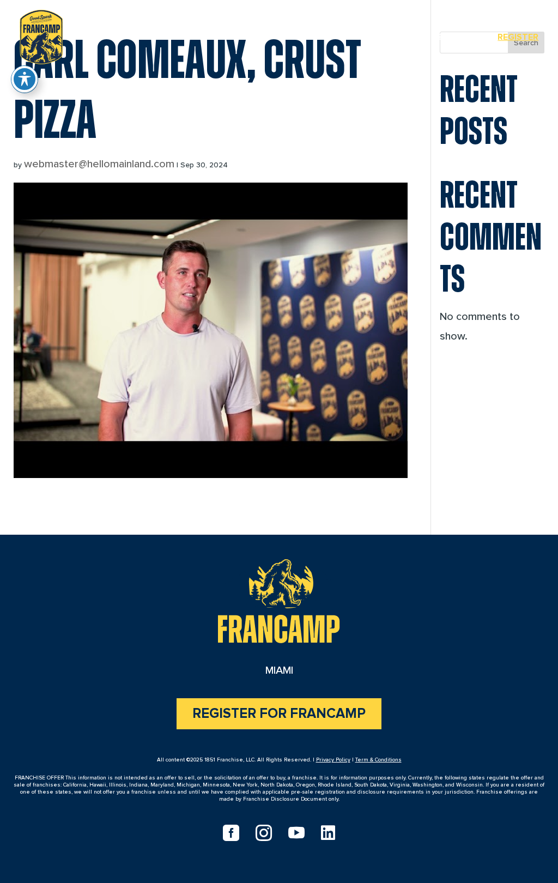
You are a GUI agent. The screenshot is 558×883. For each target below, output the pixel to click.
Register (518, 37)
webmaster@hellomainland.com (99, 164)
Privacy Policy (333, 760)
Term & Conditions (378, 760)
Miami (410, 37)
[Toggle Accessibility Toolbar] (24, 79)
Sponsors (460, 37)
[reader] (41, 34)
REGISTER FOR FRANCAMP (279, 714)
